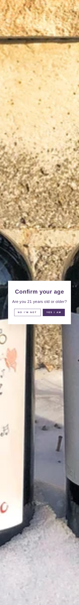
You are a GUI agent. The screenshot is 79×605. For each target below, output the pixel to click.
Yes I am (53, 312)
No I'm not (27, 312)
